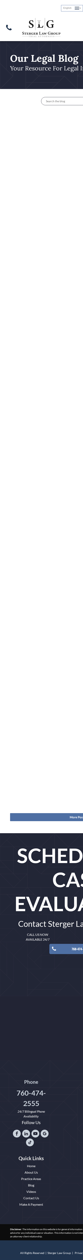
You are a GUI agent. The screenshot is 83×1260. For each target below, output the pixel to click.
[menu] (77, 8)
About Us (31, 1172)
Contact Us (31, 1198)
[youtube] (35, 1134)
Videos (31, 1191)
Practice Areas (31, 1179)
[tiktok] (30, 1143)
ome (32, 1166)
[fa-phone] (9, 31)
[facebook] (17, 1134)
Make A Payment (31, 1204)
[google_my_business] (45, 1134)
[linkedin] (26, 1134)
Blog (31, 1185)
